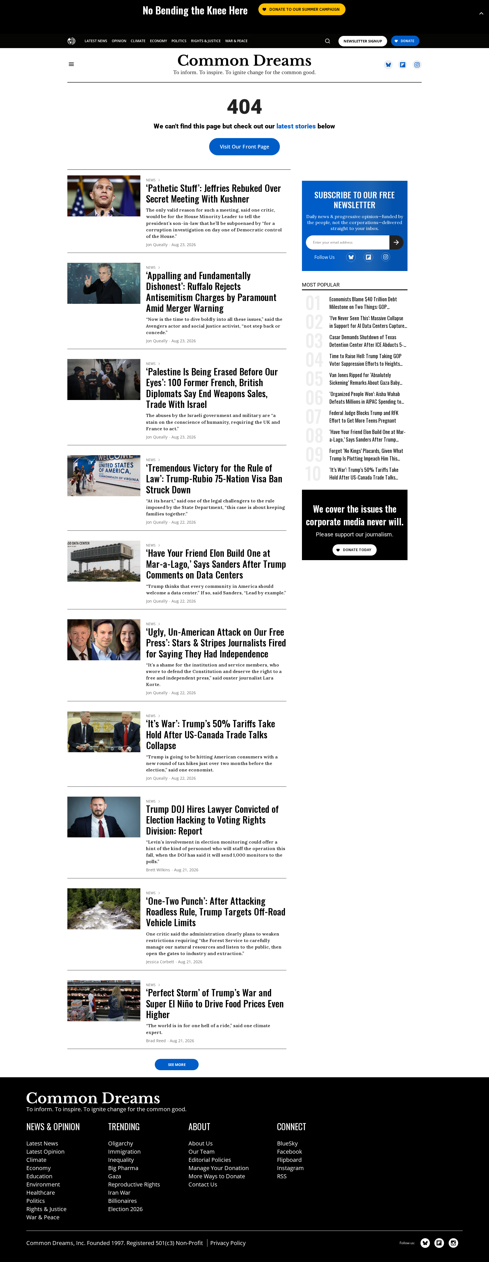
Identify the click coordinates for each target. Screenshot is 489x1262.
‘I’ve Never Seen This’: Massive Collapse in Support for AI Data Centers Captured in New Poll (368, 322)
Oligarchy (120, 1143)
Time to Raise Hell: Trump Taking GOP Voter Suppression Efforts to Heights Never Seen (365, 360)
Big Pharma (123, 1168)
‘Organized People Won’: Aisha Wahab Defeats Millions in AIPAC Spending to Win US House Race (365, 398)
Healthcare (40, 1192)
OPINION (119, 40)
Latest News (42, 1143)
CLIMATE (138, 40)
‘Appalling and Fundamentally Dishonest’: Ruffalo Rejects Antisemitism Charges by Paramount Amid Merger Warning (211, 291)
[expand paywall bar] (481, 13)
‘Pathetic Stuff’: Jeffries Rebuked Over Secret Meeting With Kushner (213, 193)
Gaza (114, 1176)
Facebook (289, 1151)
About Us (200, 1143)
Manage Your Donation (218, 1168)
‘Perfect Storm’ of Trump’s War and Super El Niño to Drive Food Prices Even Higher (215, 1003)
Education (39, 1176)
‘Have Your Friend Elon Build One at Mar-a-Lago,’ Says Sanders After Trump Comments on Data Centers (216, 563)
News (151, 180)
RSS (282, 1176)
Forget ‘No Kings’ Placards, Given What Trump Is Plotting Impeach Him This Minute (366, 455)
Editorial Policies (209, 1160)
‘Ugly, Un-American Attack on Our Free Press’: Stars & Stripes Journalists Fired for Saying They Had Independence (216, 642)
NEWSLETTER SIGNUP (363, 41)
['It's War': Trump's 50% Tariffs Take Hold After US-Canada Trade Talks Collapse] (103, 731)
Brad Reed (156, 1041)
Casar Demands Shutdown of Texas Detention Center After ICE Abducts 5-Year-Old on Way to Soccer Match (366, 341)
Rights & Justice (46, 1209)
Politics (35, 1201)
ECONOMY (158, 40)
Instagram (290, 1168)
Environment (43, 1184)
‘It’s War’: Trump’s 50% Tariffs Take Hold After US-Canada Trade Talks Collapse (210, 734)
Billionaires (122, 1201)
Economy (38, 1168)
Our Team (201, 1151)
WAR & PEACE (236, 40)
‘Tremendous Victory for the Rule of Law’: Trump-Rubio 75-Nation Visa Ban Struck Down (214, 478)
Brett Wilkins (158, 870)
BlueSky (287, 1143)
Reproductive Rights (134, 1184)
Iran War (119, 1192)
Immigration (124, 1151)
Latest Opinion (45, 1151)
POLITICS (178, 40)
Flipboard (289, 1160)
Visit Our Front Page (244, 146)
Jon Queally (157, 244)
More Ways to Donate (216, 1176)
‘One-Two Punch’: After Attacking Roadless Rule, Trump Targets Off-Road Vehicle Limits (216, 911)
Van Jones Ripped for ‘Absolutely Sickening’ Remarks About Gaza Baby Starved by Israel (364, 379)
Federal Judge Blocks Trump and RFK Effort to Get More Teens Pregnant (363, 416)
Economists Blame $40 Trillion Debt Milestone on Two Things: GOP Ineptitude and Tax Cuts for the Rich (364, 303)
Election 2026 (125, 1209)
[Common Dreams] (72, 40)
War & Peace (42, 1217)
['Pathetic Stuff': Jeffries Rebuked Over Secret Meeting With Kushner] (103, 195)
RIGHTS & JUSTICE (206, 40)
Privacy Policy (228, 1243)
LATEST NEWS (96, 40)
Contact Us (202, 1184)
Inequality (121, 1160)
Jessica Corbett (160, 962)
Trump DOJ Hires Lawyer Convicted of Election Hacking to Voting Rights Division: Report (212, 819)
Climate (36, 1160)
